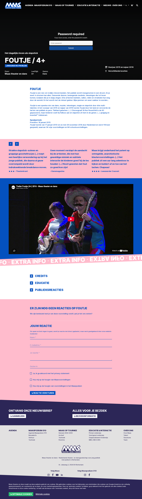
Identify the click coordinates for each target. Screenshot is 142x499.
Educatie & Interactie (89, 5)
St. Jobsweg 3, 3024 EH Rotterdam (71, 465)
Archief (61, 435)
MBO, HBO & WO (94, 440)
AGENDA (29, 5)
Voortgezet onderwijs (96, 435)
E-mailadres (35, 345)
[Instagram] (48, 474)
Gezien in (33, 366)
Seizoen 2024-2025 (66, 433)
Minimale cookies (43, 494)
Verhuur (31, 437)
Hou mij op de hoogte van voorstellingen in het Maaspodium (57, 386)
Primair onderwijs (95, 433)
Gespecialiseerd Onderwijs (98, 437)
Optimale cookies (22, 494)
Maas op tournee (64, 5)
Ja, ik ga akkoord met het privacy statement (51, 373)
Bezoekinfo (33, 435)
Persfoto (62, 440)
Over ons (117, 5)
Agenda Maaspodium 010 (38, 433)
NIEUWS (107, 5)
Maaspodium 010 (43, 5)
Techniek (32, 440)
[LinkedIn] (62, 475)
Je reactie (35, 353)
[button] (31, 276)
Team (126, 440)
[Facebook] (52, 474)
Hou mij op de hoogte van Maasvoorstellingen (51, 380)
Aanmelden (18, 416)
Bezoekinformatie (86, 416)
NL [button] (126, 5)
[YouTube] (57, 475)
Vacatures (127, 437)
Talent (126, 435)
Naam (33, 337)
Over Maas (127, 433)
